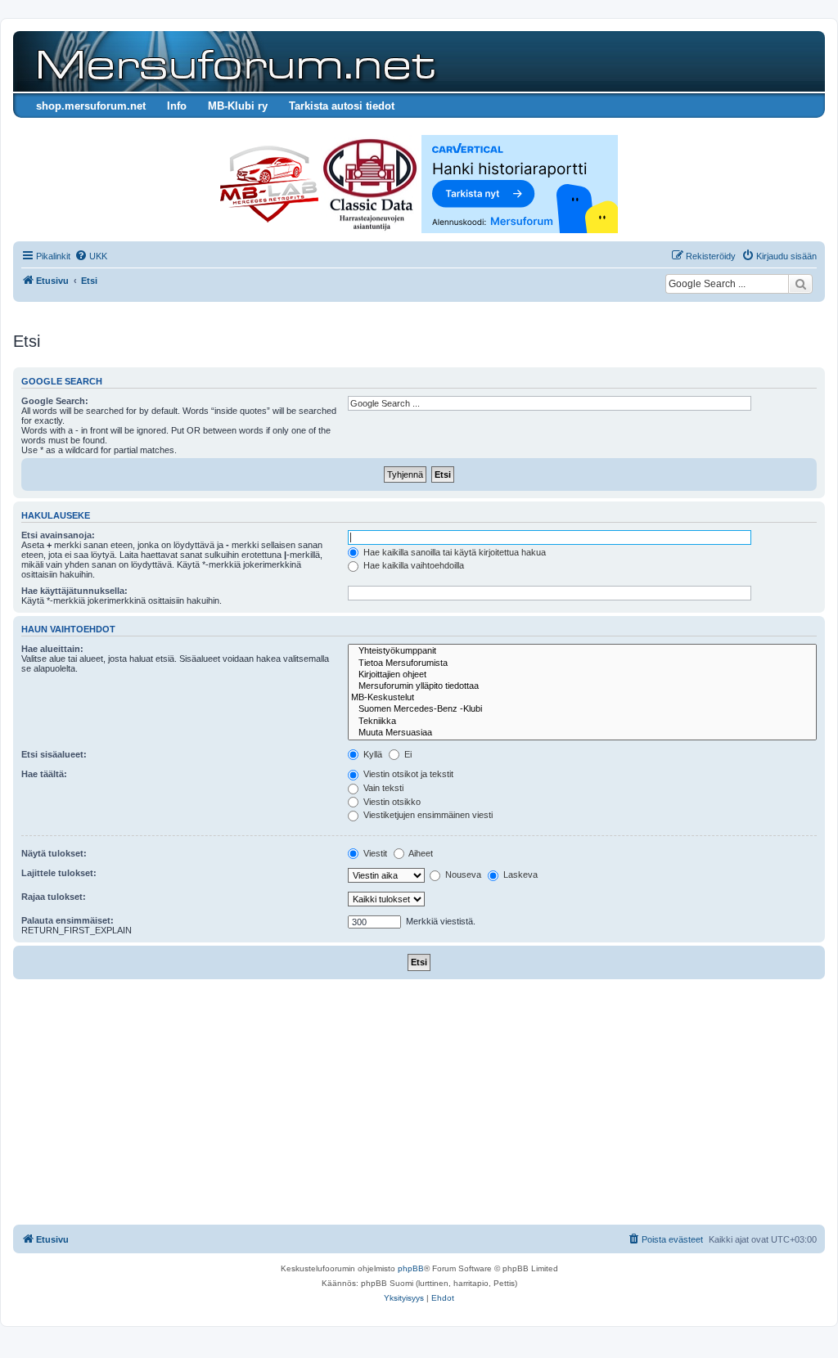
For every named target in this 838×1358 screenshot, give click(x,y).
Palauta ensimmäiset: (67, 920)
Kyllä (371, 754)
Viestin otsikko (391, 802)
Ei (407, 754)
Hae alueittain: (52, 649)
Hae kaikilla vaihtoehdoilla (412, 565)
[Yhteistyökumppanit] (582, 651)
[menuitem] (90, 256)
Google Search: (54, 401)
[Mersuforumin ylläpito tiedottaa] (582, 686)
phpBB (411, 1268)
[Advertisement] (419, 1101)
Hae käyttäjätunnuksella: (74, 591)
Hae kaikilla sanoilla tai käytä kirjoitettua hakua (453, 552)
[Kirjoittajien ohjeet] (582, 675)
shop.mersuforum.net (91, 106)
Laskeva (519, 874)
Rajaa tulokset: (53, 897)
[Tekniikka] (582, 721)
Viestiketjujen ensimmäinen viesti (427, 815)
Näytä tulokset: (54, 853)
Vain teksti (382, 788)
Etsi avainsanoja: (58, 535)
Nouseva (462, 874)
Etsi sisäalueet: (54, 754)
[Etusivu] (233, 61)
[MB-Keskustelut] (582, 698)
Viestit (374, 853)
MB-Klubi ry (238, 106)
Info (177, 106)
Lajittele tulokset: (59, 873)
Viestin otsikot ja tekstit (407, 774)
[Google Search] (800, 284)
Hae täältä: (44, 774)
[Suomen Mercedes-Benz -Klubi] (582, 709)
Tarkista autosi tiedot (341, 106)
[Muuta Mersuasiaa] (582, 733)
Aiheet (420, 853)
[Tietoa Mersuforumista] (582, 663)
